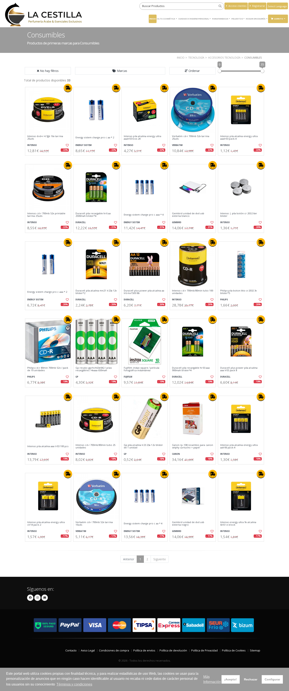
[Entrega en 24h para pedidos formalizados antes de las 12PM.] (68, 88)
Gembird (176, 222)
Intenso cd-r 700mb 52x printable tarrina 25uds (46, 214)
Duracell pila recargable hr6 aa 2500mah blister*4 (93, 214)
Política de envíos (144, 650)
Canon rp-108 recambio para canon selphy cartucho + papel (192, 446)
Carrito (278, 18)
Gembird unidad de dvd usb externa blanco (188, 214)
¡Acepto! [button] (230, 679)
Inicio (152, 18)
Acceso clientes (237, 5)
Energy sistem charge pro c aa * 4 (143, 523)
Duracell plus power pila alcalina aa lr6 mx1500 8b (144, 292)
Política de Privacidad (204, 650)
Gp (77, 376)
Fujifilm (128, 376)
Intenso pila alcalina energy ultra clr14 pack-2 (46, 523)
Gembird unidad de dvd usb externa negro (188, 523)
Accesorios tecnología (224, 57)
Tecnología (196, 57)
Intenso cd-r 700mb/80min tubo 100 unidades (192, 292)
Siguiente (159, 559)
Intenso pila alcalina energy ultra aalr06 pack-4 (239, 446)
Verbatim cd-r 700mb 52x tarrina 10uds (94, 523)
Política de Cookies (234, 650)
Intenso (32, 145)
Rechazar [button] (250, 679)
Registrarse (258, 5)
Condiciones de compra (114, 650)
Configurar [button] (272, 679)
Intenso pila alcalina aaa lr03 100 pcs (47, 446)
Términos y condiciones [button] (74, 684)
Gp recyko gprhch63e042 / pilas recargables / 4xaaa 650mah (94, 369)
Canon (176, 454)
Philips (224, 299)
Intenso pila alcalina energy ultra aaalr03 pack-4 (239, 137)
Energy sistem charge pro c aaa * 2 (47, 292)
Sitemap (255, 650)
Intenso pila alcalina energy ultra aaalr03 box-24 (142, 137)
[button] (120, 71)
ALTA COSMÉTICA (166, 18)
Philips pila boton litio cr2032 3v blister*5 (238, 292)
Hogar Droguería (256, 18)
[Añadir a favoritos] (67, 145)
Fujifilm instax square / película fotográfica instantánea (141, 369)
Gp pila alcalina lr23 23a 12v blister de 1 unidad (143, 446)
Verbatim (177, 145)
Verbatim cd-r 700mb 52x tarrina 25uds (190, 137)
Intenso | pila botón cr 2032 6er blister (238, 214)
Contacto (71, 650)
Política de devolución (173, 650)
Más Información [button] (212, 679)
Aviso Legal (88, 650)
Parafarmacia (220, 18)
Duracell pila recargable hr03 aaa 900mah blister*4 (191, 369)
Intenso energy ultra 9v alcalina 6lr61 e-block (238, 523)
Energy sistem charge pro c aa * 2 (95, 137)
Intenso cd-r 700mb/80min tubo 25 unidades (95, 446)
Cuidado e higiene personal (193, 18)
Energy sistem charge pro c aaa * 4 (144, 214)
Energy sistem (84, 145)
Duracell (81, 222)
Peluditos (237, 18)
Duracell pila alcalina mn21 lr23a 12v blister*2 (96, 292)
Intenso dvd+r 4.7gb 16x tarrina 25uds (45, 137)
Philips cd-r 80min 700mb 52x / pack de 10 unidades (47, 369)
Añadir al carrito (49, 159)
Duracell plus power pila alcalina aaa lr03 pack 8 (238, 369)
